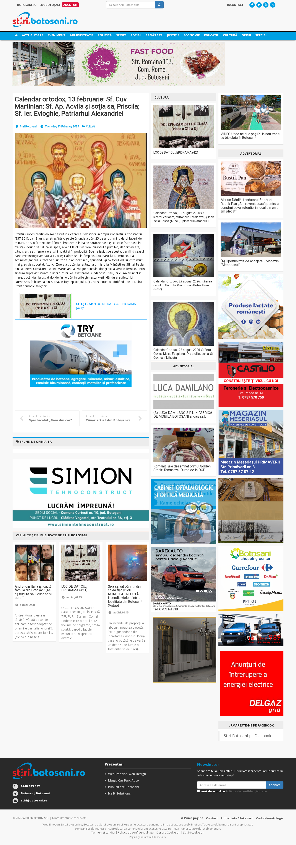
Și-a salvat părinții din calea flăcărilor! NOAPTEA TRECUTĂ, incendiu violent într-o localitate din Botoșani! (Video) (125, 596)
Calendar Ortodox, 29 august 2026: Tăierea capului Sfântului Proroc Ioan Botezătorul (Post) (182, 285)
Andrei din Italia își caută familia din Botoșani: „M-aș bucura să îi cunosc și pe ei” (33, 592)
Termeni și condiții (103, 832)
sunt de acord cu (233, 791)
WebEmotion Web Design (127, 774)
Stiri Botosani (28, 126)
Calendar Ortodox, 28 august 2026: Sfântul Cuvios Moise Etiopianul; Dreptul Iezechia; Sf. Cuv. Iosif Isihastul (183, 353)
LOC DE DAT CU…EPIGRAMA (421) (74, 588)
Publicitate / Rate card (237, 818)
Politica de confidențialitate (246, 791)
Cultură (90, 126)
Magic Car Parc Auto (123, 780)
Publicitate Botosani (123, 787)
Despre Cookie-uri (168, 832)
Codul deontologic (269, 818)
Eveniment (56, 35)
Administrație (81, 35)
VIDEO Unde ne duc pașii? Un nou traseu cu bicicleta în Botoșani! (251, 136)
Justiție (173, 35)
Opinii (246, 35)
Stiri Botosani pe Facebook (247, 735)
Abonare (275, 785)
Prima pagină (193, 818)
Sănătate (154, 35)
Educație (211, 35)
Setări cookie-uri (193, 832)
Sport (121, 35)
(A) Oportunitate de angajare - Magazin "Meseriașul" (250, 263)
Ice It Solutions (119, 793)
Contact (212, 818)
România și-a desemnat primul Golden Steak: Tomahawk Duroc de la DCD (182, 468)
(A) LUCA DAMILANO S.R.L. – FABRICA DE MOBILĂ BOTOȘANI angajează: (182, 415)
